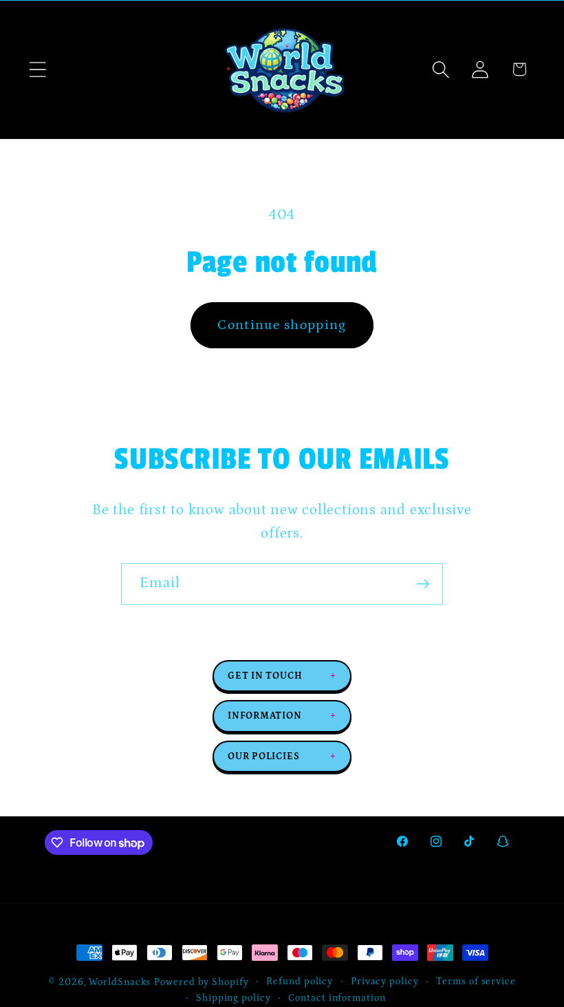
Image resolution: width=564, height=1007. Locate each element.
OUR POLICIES (282, 756)
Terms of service (476, 981)
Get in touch (282, 675)
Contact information (336, 998)
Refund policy (299, 981)
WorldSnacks (120, 982)
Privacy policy (385, 981)
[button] (37, 69)
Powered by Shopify (201, 982)
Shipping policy (233, 998)
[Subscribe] (422, 584)
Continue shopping (281, 324)
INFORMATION (282, 715)
